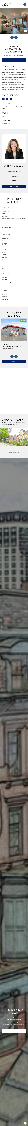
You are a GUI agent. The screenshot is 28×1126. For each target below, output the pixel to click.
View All (14, 361)
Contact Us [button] (14, 1030)
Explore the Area (14, 452)
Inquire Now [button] (14, 59)
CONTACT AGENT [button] (14, 186)
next (16, 37)
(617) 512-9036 (14, 176)
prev (12, 37)
